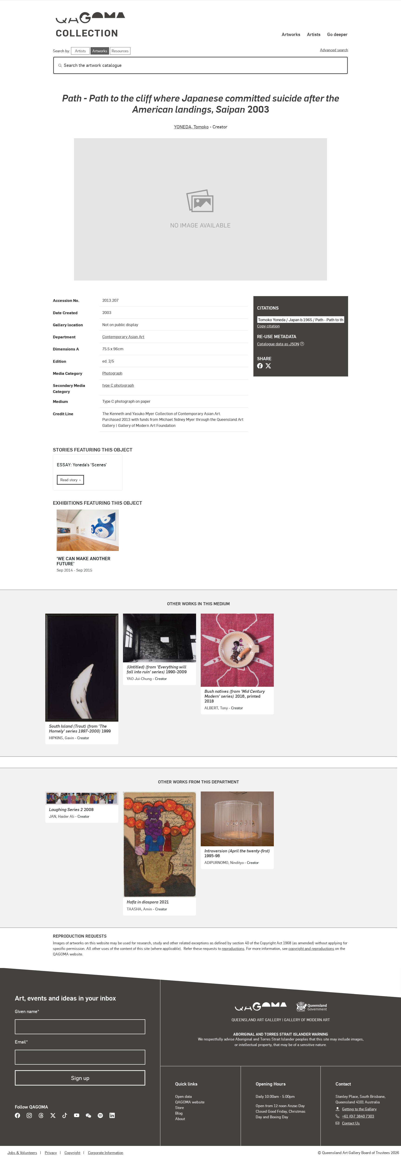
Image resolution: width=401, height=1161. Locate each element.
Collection (87, 32)
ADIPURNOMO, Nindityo (224, 862)
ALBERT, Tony (216, 707)
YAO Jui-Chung (139, 678)
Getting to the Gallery (359, 1108)
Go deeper (337, 34)
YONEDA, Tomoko (191, 127)
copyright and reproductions (311, 948)
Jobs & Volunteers (22, 1152)
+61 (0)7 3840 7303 (358, 1116)
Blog (179, 1113)
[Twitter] (268, 366)
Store (179, 1107)
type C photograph (118, 385)
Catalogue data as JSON (278, 343)
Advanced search (334, 49)
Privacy (51, 1152)
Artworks (291, 34)
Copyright (72, 1152)
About (180, 1118)
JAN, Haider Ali (61, 816)
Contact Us (351, 1123)
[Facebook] (260, 366)
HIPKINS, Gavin (61, 737)
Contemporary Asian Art (123, 336)
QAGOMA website (189, 1101)
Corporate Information (105, 1152)
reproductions (233, 948)
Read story (69, 479)
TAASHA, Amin (139, 908)
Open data (183, 1096)
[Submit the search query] (56, 65)
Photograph (112, 373)
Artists (313, 34)
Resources (120, 50)
